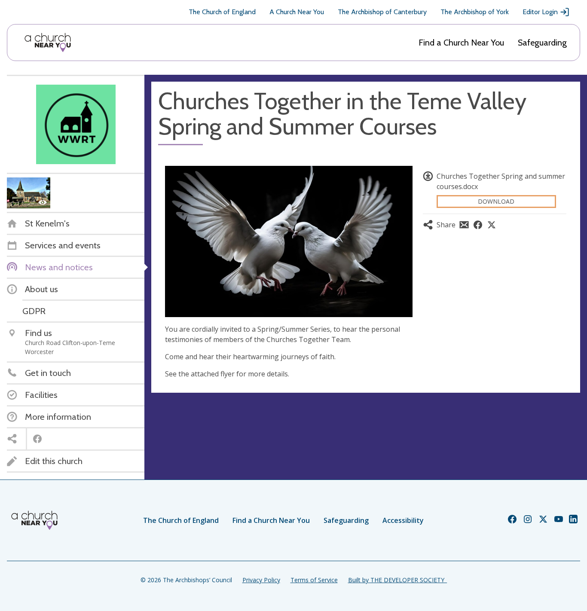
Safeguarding (542, 42)
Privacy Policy (261, 580)
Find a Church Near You (461, 42)
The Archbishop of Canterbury (382, 12)
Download (496, 201)
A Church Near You (296, 12)
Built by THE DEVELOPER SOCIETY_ (397, 580)
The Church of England (222, 12)
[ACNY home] (47, 42)
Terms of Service (314, 580)
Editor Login (540, 12)
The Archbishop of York (474, 12)
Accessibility (403, 520)
